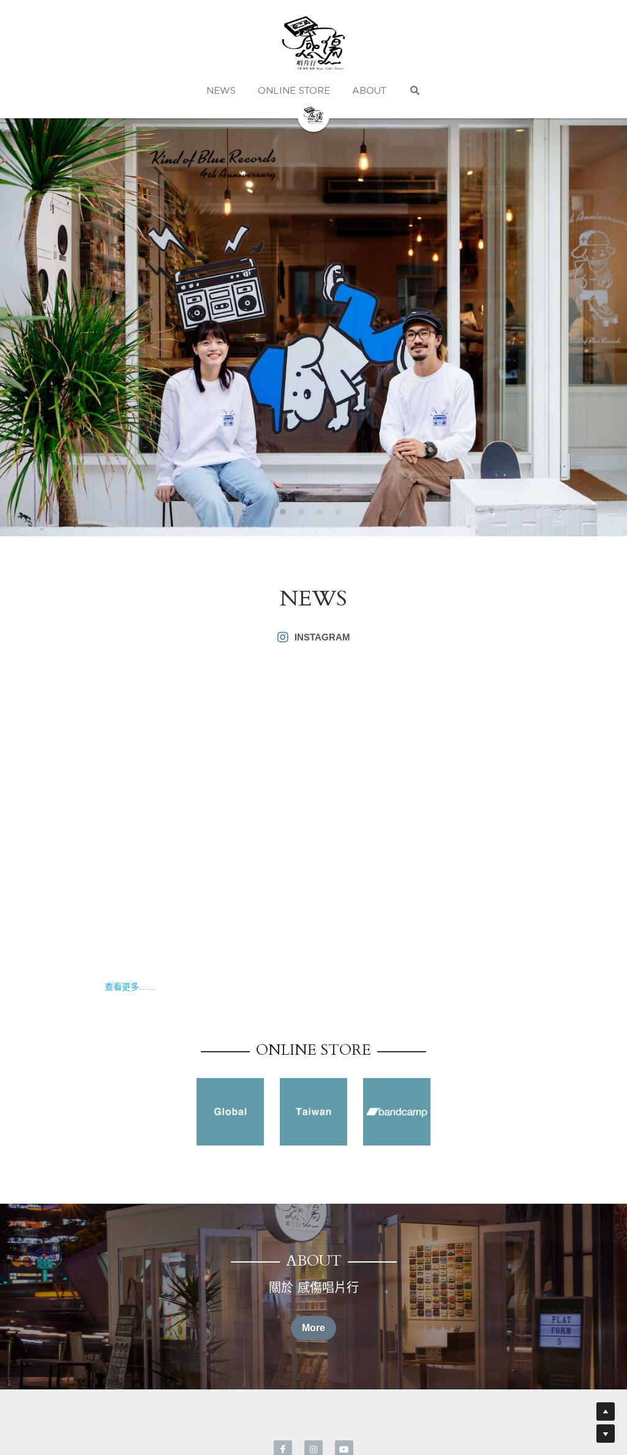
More (313, 1328)
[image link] (230, 1111)
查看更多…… (130, 986)
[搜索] (414, 90)
